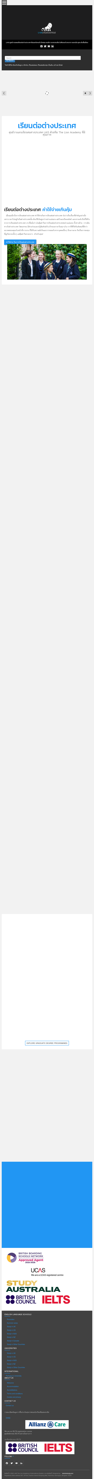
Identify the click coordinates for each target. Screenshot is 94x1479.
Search (7, 53)
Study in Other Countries (16, 1344)
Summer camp (12, 1323)
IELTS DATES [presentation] (40, 426)
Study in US (11, 1330)
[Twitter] (45, 46)
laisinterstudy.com (67, 1473)
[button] (85, 93)
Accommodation (13, 1386)
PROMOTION (52, 779)
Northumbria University (42, 927)
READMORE (18, 1153)
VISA (51, 801)
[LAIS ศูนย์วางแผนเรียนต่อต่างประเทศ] (47, 28)
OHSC (8, 1418)
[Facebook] (41, 46)
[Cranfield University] (38, 1015)
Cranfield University (51, 1000)
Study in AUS (12, 1333)
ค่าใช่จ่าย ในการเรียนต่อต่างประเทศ (20, 242)
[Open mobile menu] (4, 2)
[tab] (26, 426)
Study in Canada (13, 1341)
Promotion (10, 1319)
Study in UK (11, 1326)
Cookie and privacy (14, 1397)
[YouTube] (49, 46)
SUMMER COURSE (51, 794)
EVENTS (18, 400)
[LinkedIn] (52, 46)
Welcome (10, 1383)
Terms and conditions (15, 1393)
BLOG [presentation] (51, 426)
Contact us (10, 1405)
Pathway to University (13, 1376)
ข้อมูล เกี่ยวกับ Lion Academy (23, 203)
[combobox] (43, 58)
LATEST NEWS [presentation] (26, 426)
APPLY (51, 787)
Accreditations (12, 1390)
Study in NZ (11, 1337)
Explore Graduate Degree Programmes (47, 1043)
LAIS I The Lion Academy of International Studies (45, 403)
